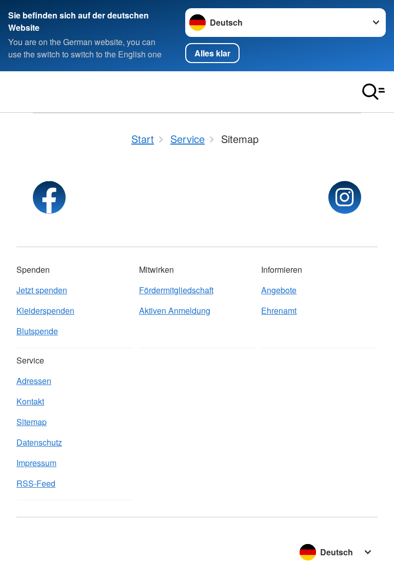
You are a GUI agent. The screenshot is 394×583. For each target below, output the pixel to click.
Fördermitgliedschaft (176, 290)
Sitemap (31, 422)
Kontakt (30, 401)
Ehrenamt (279, 310)
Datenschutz (39, 442)
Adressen (33, 381)
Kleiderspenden (45, 310)
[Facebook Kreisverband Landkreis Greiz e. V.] (49, 197)
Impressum (36, 463)
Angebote (279, 290)
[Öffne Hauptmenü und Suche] (373, 91)
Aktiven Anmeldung (174, 310)
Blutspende (37, 331)
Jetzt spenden (41, 290)
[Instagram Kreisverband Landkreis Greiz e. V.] (344, 197)
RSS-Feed (35, 483)
